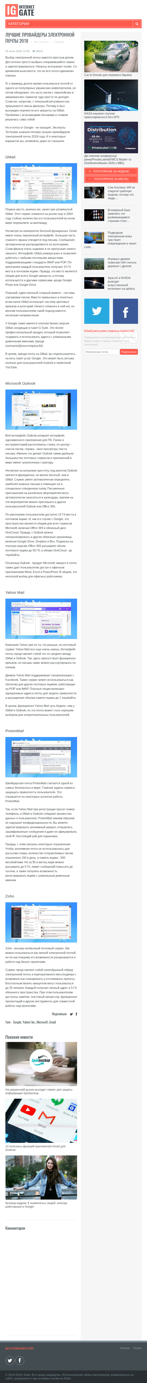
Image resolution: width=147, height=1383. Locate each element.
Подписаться (129, 351)
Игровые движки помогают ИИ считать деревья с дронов (122, 262)
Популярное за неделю (111, 171)
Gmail (52, 1022)
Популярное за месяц (111, 179)
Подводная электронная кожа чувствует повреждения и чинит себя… (110, 240)
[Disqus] (41, 1279)
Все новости (41, 41)
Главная (59, 41)
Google (17, 1022)
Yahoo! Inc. (29, 1022)
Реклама (137, 1348)
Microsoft (42, 1022)
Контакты (125, 1348)
